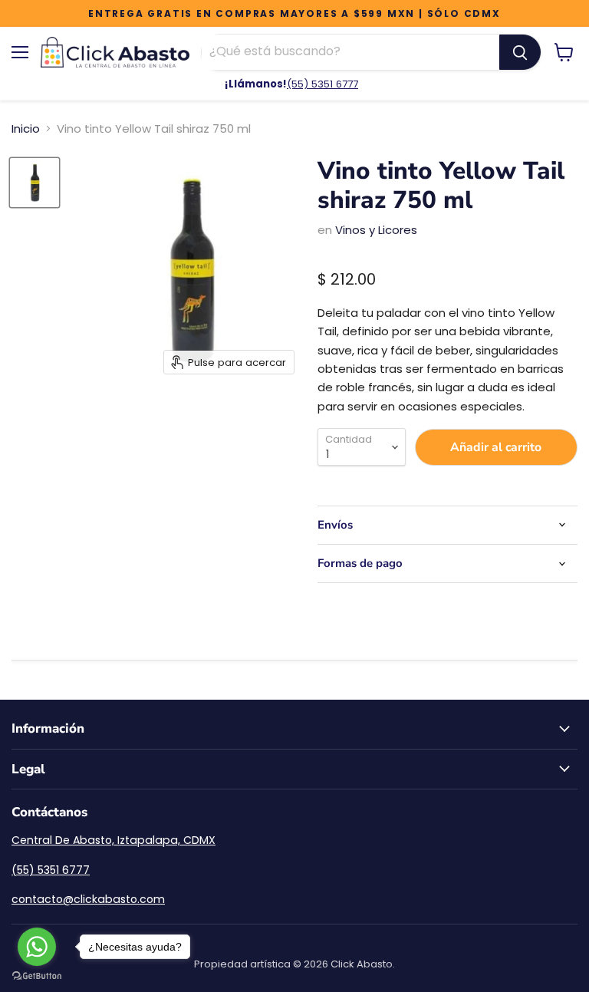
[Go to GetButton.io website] (36, 976)
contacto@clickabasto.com (88, 899)
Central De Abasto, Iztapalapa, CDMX (114, 840)
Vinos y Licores (376, 230)
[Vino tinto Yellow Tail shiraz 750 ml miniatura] (34, 182)
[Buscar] (520, 52)
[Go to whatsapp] (37, 947)
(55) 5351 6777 (322, 84)
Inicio (26, 128)
